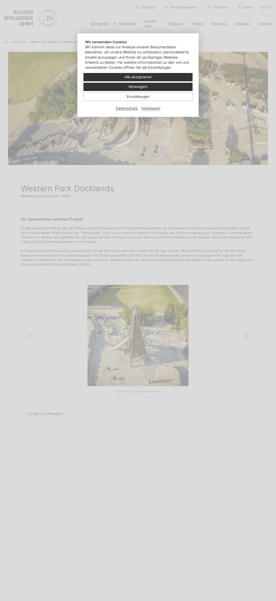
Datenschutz (127, 108)
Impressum (151, 108)
